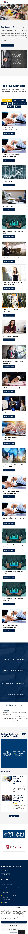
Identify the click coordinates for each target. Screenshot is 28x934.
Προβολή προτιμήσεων (14, 929)
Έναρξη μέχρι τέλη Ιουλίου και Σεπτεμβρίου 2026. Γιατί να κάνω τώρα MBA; (18, 780)
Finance (4, 103)
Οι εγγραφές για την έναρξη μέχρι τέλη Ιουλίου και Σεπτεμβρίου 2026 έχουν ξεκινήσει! (18, 799)
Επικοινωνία (17, 883)
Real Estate (10, 106)
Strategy (18, 106)
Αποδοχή (14, 922)
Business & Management (19, 100)
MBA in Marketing (8, 413)
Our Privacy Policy (6, 887)
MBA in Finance (7, 181)
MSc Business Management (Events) (13, 388)
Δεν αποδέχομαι (14, 925)
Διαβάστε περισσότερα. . (7, 45)
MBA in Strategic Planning (10, 206)
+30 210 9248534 (7, 900)
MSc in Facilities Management (11, 336)
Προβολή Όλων (7, 100)
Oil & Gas (23, 103)
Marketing (16, 103)
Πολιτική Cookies (13, 932)
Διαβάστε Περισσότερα (9, 133)
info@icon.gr (6, 902)
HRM (10, 103)
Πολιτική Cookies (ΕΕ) (19, 887)
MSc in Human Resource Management (14, 258)
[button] (26, 907)
